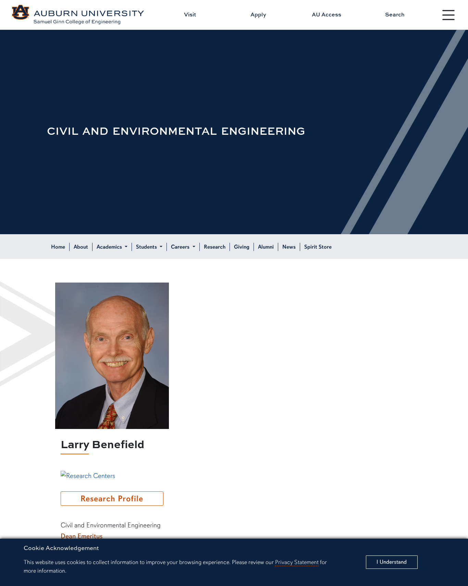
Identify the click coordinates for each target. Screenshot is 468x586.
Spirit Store (318, 246)
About (81, 246)
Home (58, 246)
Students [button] (147, 246)
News (289, 246)
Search (395, 14)
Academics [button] (110, 246)
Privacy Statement (297, 562)
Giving (241, 246)
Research (214, 246)
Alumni (266, 246)
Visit (190, 14)
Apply (258, 14)
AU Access (326, 14)
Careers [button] (181, 246)
